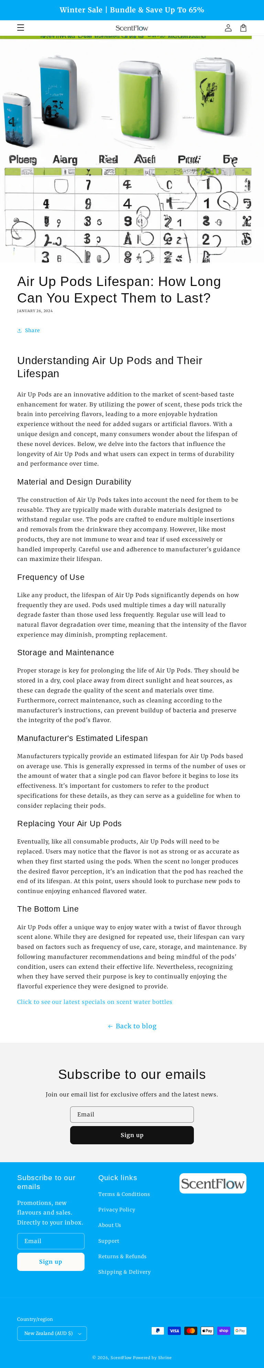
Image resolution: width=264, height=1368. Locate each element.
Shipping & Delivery (124, 1272)
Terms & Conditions (124, 1194)
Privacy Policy (116, 1210)
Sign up (132, 1135)
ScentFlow (121, 1357)
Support (108, 1241)
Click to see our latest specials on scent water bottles (95, 1001)
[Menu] (20, 27)
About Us (110, 1225)
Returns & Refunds (122, 1256)
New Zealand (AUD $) (48, 1333)
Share (32, 330)
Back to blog (136, 1026)
